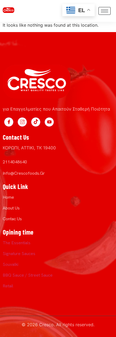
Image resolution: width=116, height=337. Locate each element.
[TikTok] (35, 122)
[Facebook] (8, 122)
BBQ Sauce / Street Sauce (28, 275)
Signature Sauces (19, 253)
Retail (8, 286)
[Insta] (22, 122)
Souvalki (10, 264)
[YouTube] (49, 122)
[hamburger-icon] (104, 11)
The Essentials (16, 243)
